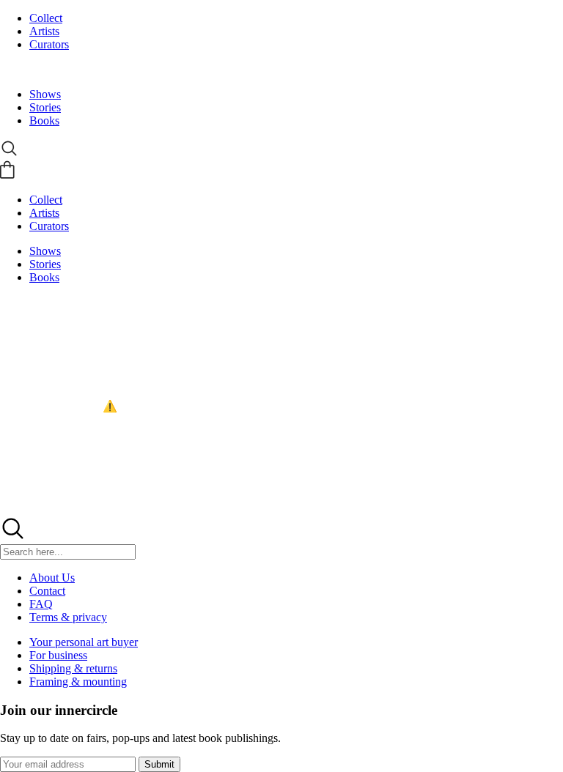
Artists (44, 31)
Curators (49, 44)
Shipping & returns (73, 668)
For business (58, 655)
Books (44, 120)
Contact (47, 590)
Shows (45, 94)
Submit (159, 764)
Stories (45, 107)
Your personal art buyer (83, 642)
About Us (52, 577)
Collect (45, 18)
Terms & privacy (68, 617)
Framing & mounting (78, 681)
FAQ (41, 604)
